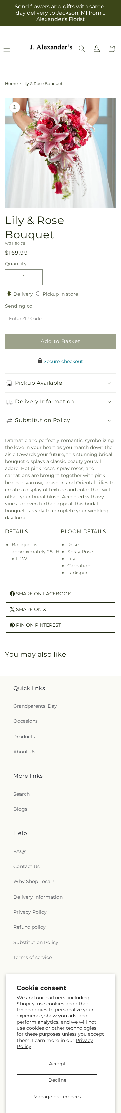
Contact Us (26, 866)
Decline (57, 1080)
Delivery (23, 294)
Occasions (25, 721)
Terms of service (32, 957)
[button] (82, 48)
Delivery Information (38, 897)
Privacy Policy (30, 912)
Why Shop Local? (33, 881)
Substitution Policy (35, 942)
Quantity (16, 264)
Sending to (28, 306)
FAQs (19, 851)
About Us (24, 752)
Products (24, 736)
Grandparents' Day (35, 706)
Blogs (20, 809)
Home (11, 83)
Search (21, 794)
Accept (57, 1064)
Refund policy (29, 927)
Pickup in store (60, 294)
